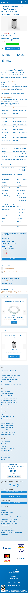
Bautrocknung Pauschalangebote (9, 402)
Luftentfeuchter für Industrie (7, 373)
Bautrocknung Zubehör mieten (8, 396)
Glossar (3, 421)
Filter (16, 81)
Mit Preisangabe (8, 246)
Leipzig (19, 291)
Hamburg (3, 291)
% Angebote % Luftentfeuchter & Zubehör (11, 384)
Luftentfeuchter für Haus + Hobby (9, 370)
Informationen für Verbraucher (8, 521)
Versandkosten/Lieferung (7, 512)
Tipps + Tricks (4, 414)
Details (3, 41)
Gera (15, 291)
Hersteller (3, 459)
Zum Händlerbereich (14, 503)
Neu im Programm (5, 441)
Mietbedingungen (5, 525)
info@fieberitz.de (16, 585)
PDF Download (14, 258)
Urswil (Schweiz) (12, 293)
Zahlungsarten (4, 514)
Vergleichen (13, 356)
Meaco (15, 108)
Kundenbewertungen (6, 418)
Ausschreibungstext (9, 268)
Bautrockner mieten (5, 391)
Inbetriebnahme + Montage (7, 416)
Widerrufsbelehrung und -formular (9, 519)
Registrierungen (4, 534)
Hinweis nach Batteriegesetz (8, 530)
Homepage (3, 5)
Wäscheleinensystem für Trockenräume (10, 375)
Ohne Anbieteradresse (9, 243)
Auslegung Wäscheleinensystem (9, 430)
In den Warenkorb (12, 48)
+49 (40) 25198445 (15, 581)
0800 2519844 (15, 471)
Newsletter (3, 446)
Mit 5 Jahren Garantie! (6, 97)
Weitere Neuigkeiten (5, 444)
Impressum (3, 510)
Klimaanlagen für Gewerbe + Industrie (10, 379)
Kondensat (7, 319)
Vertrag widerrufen (14, 496)
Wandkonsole (4, 89)
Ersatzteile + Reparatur (6, 450)
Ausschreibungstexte (6, 455)
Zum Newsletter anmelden (14, 492)
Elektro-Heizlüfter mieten (7, 393)
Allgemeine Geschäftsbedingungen (9, 523)
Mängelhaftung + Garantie (7, 448)
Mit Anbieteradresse (9, 241)
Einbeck (4, 293)
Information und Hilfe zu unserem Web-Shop (11, 517)
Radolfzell (9, 291)
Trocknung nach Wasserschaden (9, 398)
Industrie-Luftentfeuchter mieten (8, 400)
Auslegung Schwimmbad (7, 423)
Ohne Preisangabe (8, 248)
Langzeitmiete (4, 407)
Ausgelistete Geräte (5, 457)
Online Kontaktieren (14, 476)
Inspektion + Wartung (6, 453)
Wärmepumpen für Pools (7, 382)
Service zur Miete (5, 404)
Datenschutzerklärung (6, 528)
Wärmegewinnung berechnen (8, 432)
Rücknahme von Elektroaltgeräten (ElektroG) (11, 532)
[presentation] (3, 23)
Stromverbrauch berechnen (7, 434)
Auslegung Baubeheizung (7, 425)
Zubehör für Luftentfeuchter (7, 377)
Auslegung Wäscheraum (7, 427)
